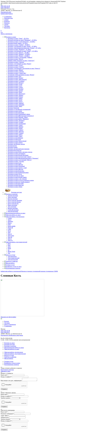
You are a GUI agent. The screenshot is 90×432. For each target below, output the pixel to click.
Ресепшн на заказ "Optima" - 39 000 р (19, 45)
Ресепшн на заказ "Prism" (15, 128)
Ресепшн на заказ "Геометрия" (17, 123)
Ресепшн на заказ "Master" (15, 127)
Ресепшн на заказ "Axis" (15, 86)
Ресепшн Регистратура (14, 150)
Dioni (9, 248)
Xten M (10, 237)
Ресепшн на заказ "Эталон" (16, 67)
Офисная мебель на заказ (11, 349)
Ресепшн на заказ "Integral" (16, 103)
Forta (9, 224)
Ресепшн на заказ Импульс (16, 185)
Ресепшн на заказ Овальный (16, 166)
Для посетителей (13, 259)
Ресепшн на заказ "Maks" (15, 98)
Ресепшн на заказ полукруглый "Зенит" (20, 156)
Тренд (9, 220)
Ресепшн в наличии (10, 346)
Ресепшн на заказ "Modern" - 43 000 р (19, 54)
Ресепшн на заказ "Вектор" (16, 131)
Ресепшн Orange (12, 147)
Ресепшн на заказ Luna (14, 163)
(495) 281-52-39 (5, 6)
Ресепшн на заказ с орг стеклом (17, 179)
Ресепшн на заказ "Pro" (15, 76)
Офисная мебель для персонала (13, 352)
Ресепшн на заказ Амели (15, 142)
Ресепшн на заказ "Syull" (15, 84)
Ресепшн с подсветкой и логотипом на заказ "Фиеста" (24, 68)
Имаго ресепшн (12, 205)
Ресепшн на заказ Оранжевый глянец (19, 114)
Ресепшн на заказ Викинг (15, 138)
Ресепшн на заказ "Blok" (15, 92)
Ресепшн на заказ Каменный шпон (18, 172)
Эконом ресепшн (13, 195)
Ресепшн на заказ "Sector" (15, 90)
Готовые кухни (8, 361)
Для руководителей (13, 258)
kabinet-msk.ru (5, 271)
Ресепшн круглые (9, 344)
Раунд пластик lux (13, 203)
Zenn (9, 247)
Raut (9, 245)
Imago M (10, 227)
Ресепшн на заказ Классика (16, 171)
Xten (9, 232)
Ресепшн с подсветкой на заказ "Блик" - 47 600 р (22, 46)
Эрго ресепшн (12, 206)
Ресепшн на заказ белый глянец (17, 177)
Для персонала (12, 256)
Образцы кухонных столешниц (30, 271)
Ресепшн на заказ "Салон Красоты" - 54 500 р (21, 41)
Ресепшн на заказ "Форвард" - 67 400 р (19, 49)
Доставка (7, 26)
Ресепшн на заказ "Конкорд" (16, 120)
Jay (9, 250)
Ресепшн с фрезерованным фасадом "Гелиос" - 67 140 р (24, 48)
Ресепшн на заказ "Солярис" (16, 81)
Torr (9, 253)
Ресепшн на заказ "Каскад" (16, 82)
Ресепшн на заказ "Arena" (15, 87)
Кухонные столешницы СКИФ (48, 271)
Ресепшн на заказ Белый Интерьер (18, 155)
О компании (8, 16)
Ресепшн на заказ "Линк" (15, 125)
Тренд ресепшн (12, 197)
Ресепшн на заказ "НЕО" (15, 134)
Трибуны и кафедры (10, 357)
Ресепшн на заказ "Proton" (15, 78)
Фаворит (10, 221)
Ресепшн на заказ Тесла (15, 174)
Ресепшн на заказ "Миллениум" (17, 79)
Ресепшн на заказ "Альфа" (16, 122)
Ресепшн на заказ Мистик (15, 169)
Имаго (10, 223)
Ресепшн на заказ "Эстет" (15, 65)
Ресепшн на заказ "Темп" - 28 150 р (18, 38)
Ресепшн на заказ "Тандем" (16, 161)
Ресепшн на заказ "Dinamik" (16, 104)
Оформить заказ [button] (5, 371)
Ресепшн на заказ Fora (14, 139)
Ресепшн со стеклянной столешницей (19, 109)
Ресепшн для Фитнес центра (16, 144)
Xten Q (10, 234)
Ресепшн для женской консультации (18, 149)
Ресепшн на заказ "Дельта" (16, 133)
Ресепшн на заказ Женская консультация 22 (21, 115)
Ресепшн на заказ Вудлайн (16, 183)
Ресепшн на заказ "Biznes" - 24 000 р (19, 56)
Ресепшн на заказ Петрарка (16, 112)
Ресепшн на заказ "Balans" (15, 95)
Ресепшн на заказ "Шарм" (15, 70)
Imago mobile (11, 226)
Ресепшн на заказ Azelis (15, 111)
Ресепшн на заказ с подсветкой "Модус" (20, 160)
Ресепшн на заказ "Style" (15, 100)
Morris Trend (11, 251)
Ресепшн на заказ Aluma (15, 186)
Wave (9, 231)
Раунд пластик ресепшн (15, 200)
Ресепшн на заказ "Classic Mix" (17, 73)
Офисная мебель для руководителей (15, 353)
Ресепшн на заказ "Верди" (15, 59)
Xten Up (10, 240)
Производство (8, 18)
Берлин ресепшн (13, 208)
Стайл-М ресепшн (13, 210)
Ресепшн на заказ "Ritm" (15, 106)
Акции (6, 24)
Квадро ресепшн (13, 199)
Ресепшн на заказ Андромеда (16, 153)
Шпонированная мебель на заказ (14, 347)
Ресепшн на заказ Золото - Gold (17, 168)
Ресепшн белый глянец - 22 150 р (18, 43)
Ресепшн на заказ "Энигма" (16, 62)
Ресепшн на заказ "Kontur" (16, 89)
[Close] (1, 372)
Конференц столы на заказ (12, 363)
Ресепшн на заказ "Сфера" (15, 130)
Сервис (6, 19)
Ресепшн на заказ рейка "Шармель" (18, 119)
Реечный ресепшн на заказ (16, 175)
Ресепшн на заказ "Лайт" (15, 136)
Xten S (10, 238)
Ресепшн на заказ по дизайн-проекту (19, 182)
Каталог (6, 321)
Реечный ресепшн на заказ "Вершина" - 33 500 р (22, 40)
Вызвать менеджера (17, 335)
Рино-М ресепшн (13, 211)
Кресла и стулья (9, 355)
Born (9, 243)
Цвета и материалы (6, 34)
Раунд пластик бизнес (14, 202)
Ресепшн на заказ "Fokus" (15, 97)
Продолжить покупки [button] (7, 369)
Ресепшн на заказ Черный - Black (18, 117)
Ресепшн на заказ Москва (15, 164)
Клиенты (7, 21)
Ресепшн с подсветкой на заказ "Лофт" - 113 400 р (23, 51)
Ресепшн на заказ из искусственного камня (21, 180)
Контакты (7, 27)
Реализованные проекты (11, 364)
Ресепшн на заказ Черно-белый (17, 141)
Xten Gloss (11, 235)
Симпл (10, 218)
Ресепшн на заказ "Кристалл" (16, 93)
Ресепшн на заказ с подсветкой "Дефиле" (20, 57)
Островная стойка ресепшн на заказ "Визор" (21, 75)
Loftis (9, 229)
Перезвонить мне (6, 335)
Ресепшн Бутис (12, 145)
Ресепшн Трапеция (13, 108)
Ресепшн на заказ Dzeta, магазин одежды (20, 152)
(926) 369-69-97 (5, 7)
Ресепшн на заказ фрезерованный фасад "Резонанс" (23, 158)
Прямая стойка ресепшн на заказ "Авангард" (21, 60)
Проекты (7, 23)
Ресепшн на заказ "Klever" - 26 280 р (19, 52)
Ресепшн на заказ (9, 343)
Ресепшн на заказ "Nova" (15, 101)
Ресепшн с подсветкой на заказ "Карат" (19, 63)
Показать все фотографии (8, 317)
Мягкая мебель (8, 358)
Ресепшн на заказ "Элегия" (16, 71)
